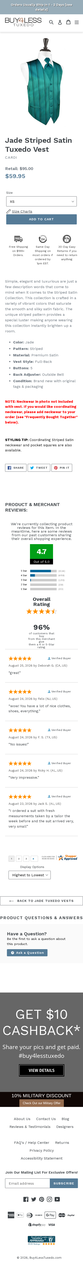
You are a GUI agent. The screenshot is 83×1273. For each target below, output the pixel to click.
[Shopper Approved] (41, 1244)
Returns (62, 1142)
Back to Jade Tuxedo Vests (45, 901)
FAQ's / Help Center (31, 1142)
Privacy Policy (42, 1150)
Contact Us (46, 1119)
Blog (65, 1119)
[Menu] (76, 22)
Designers (65, 1126)
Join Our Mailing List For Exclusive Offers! (41, 1172)
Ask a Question (29, 952)
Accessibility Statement (41, 1158)
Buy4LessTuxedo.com (45, 1257)
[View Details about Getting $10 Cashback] (41, 1075)
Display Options (32, 867)
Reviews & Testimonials (29, 1126)
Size (9, 192)
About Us (22, 1119)
